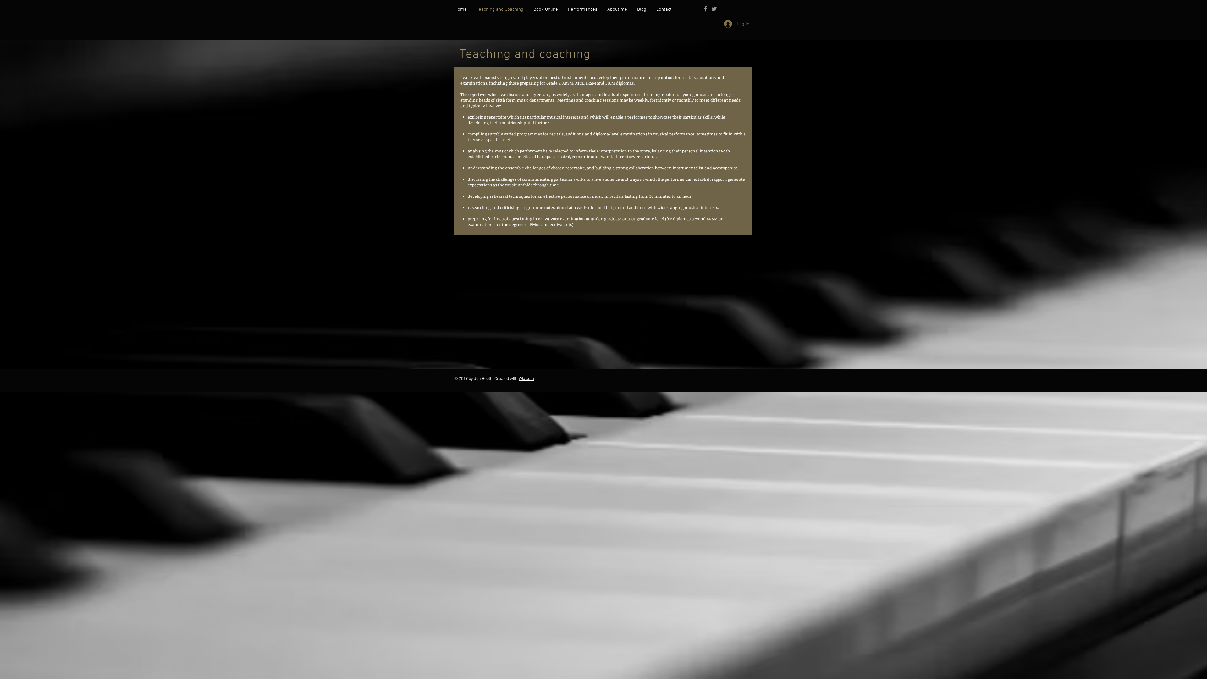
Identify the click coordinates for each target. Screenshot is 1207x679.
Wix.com (526, 379)
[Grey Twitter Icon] (714, 8)
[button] (582, 9)
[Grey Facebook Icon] (705, 8)
